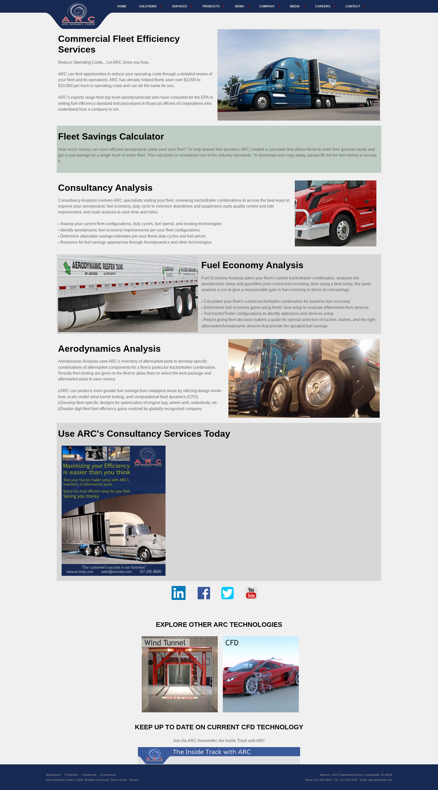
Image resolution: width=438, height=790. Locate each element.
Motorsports (53, 774)
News (239, 6)
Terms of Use (119, 779)
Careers (322, 6)
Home (121, 6)
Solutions (148, 6)
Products (211, 6)
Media (295, 6)
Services (179, 6)
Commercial (89, 774)
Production (71, 774)
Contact (352, 6)
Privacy (134, 779)
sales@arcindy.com (380, 779)
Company (267, 6)
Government (108, 774)
